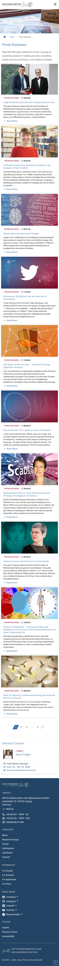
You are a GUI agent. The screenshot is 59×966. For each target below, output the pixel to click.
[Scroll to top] (56, 963)
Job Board (7, 852)
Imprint (5, 927)
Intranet (6, 857)
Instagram (11, 901)
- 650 (18, 767)
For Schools (8, 875)
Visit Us (9, 809)
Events (5, 844)
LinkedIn (10, 905)
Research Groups (10, 839)
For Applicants (9, 879)
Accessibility (8, 936)
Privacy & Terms (9, 932)
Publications (8, 848)
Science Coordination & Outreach (21, 770)
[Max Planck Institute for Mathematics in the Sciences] (4, 37)
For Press (6, 884)
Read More (12, 121)
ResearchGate (13, 914)
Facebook (11, 897)
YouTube (10, 910)
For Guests (7, 870)
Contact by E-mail (15, 822)
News (5, 835)
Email (9, 767)
